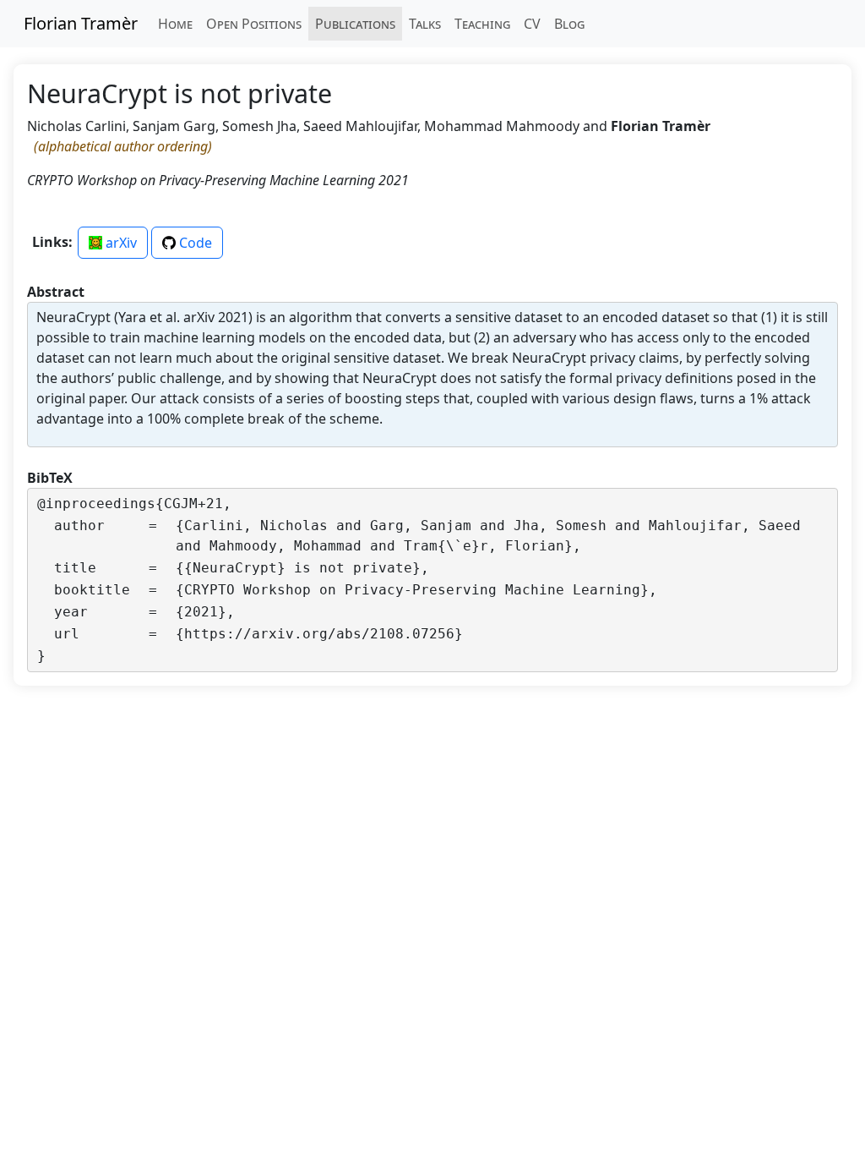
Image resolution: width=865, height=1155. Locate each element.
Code (194, 242)
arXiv (119, 242)
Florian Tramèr (81, 23)
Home (175, 23)
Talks (425, 23)
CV (532, 23)
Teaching (482, 23)
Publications (355, 23)
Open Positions (254, 23)
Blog (569, 23)
